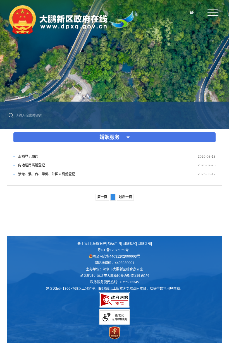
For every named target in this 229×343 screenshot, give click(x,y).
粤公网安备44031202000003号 (116, 256)
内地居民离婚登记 (31, 165)
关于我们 (84, 244)
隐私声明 (114, 244)
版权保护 (99, 244)
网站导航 (144, 244)
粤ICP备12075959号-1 (114, 250)
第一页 (102, 197)
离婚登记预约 (28, 157)
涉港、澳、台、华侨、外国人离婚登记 (46, 174)
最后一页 (125, 197)
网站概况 (129, 244)
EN (192, 13)
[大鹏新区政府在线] (71, 36)
